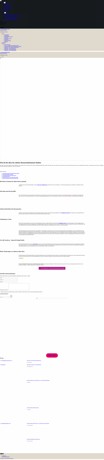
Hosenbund (6, 39)
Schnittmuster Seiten (62, 223)
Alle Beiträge (6, 34)
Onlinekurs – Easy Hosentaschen (10, 48)
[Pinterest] (3, 453)
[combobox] (5, 297)
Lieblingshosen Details (65, 212)
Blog (3, 33)
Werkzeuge (6, 37)
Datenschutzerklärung (6, 456)
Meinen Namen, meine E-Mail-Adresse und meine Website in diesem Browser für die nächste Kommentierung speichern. (22, 291)
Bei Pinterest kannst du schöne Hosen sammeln (10, 173)
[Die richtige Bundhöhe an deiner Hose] (13, 452)
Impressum (4, 455)
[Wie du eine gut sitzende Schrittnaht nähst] (6, 360)
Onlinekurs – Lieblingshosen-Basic (10, 49)
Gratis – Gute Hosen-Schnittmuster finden (11, 45)
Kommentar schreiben (4, 289)
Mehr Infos (52, 355)
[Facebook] (0, 453)
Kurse (3, 43)
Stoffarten (6, 41)
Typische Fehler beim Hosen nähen (33, 407)
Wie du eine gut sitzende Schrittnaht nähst (34, 360)
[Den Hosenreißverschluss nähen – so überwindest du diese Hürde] (5, 423)
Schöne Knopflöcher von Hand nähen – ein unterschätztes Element (38, 380)
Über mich (4, 42)
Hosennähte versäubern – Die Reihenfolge (34, 364)
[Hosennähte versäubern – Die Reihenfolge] (3, 364)
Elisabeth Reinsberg (3, 30)
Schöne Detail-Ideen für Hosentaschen (9, 175)
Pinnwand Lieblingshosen (42, 184)
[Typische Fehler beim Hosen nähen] (13, 421)
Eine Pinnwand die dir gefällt (7, 174)
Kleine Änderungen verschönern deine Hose (10, 178)
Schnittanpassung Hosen (8, 36)
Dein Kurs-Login (7, 44)
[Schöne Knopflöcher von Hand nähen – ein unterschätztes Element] (13, 394)
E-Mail (1, 279)
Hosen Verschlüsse (7, 40)
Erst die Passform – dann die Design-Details (10, 177)
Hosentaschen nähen (7, 38)
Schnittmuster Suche (6, 176)
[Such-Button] (11, 296)
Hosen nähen (6, 35)
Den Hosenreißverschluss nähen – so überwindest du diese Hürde (38, 423)
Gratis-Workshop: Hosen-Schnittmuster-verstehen (12, 46)
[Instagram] (2, 453)
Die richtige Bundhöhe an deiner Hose (33, 439)
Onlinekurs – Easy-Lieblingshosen (10, 50)
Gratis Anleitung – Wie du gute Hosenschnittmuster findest (52, 268)
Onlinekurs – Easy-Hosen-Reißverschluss (11, 47)
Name (1, 277)
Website (1, 281)
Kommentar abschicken (4, 293)
